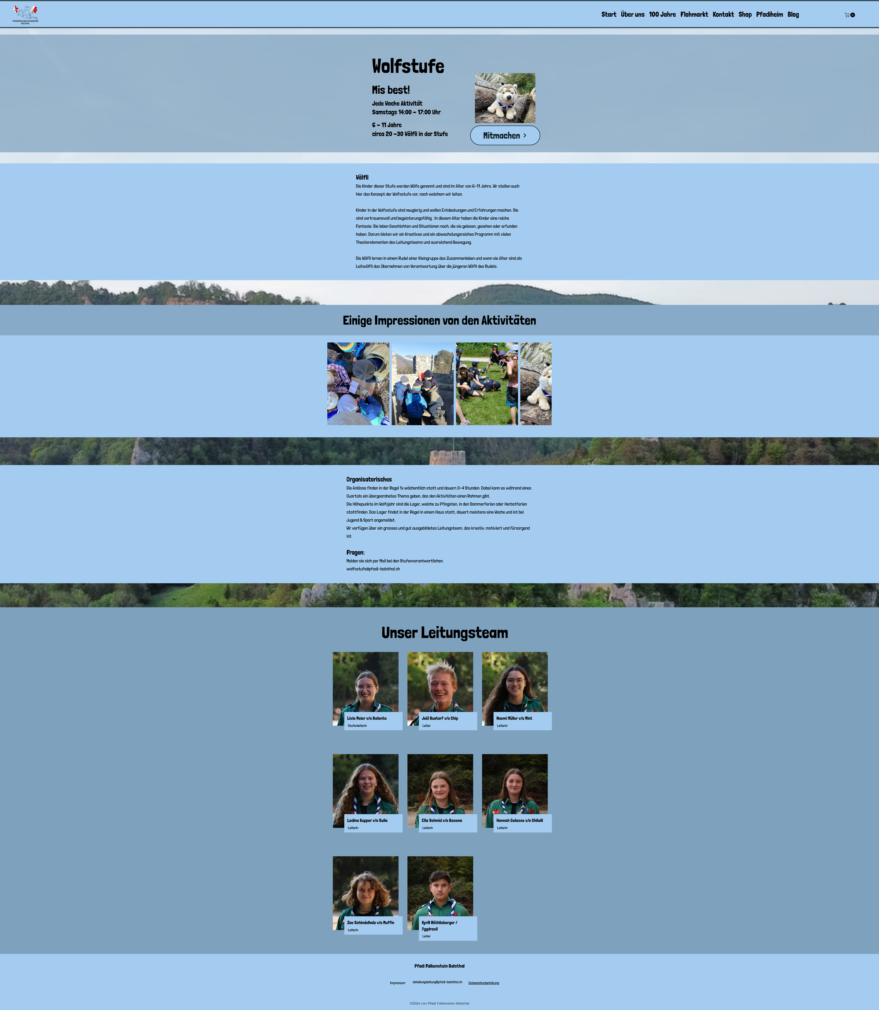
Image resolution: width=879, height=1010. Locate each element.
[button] (850, 15)
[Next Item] (543, 383)
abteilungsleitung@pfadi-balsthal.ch (437, 982)
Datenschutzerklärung (484, 983)
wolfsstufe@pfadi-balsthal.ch (373, 569)
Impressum (397, 983)
